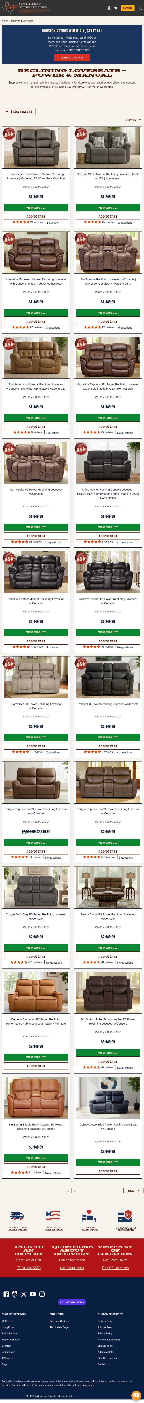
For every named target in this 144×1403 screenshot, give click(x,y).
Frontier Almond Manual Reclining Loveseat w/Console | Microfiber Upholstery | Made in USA (36, 386)
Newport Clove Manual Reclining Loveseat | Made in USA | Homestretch (108, 176)
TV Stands (7, 1357)
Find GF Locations (115, 1267)
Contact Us (104, 1364)
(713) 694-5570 (29, 1267)
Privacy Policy (105, 1333)
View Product (36, 207)
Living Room (8, 1327)
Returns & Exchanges (109, 1339)
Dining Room (8, 1351)
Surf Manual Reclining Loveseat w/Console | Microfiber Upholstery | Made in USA (108, 281)
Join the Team (105, 1327)
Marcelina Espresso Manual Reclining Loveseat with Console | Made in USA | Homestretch (36, 281)
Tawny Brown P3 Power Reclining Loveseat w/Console (108, 916)
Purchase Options (59, 1320)
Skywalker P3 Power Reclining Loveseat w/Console (36, 706)
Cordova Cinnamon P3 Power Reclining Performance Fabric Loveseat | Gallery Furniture (36, 1021)
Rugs (4, 1364)
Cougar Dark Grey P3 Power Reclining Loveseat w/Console (36, 916)
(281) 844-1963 (72, 1267)
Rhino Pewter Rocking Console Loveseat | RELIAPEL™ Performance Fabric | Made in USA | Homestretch (108, 493)
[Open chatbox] (136, 1396)
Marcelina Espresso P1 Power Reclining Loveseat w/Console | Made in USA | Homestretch (108, 386)
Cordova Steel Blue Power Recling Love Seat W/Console (108, 1126)
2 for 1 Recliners (10, 1333)
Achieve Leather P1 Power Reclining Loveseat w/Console (108, 601)
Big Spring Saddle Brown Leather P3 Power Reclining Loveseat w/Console (36, 1126)
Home (5, 20)
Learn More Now (71, 57)
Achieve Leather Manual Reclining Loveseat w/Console (36, 601)
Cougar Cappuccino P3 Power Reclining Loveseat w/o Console (36, 811)
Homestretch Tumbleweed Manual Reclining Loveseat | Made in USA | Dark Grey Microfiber (36, 176)
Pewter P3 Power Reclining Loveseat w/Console (108, 703)
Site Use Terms (105, 1345)
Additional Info (105, 1351)
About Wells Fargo (59, 1327)
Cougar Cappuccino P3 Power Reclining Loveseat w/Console (108, 811)
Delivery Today (105, 1320)
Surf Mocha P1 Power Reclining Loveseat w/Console (36, 491)
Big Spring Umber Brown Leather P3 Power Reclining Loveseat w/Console (108, 1021)
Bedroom (6, 1345)
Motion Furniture (10, 1339)
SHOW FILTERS (21, 111)
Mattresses (7, 1320)
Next (131, 1190)
